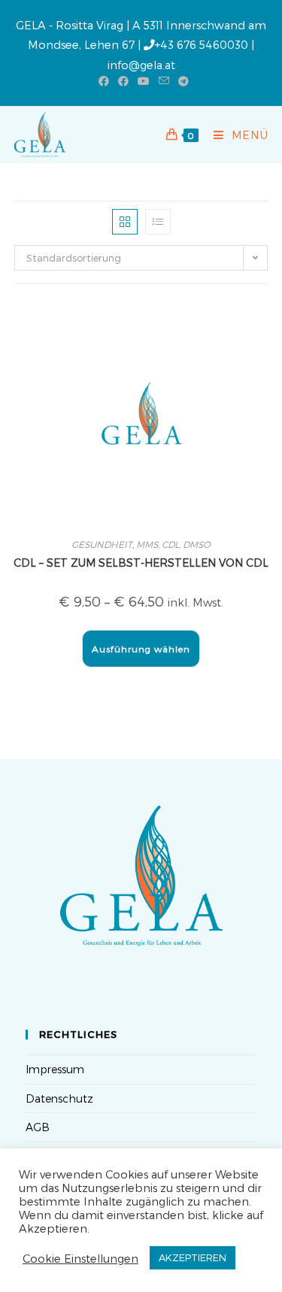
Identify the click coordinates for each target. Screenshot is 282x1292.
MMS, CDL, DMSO (173, 544)
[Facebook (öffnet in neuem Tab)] (104, 81)
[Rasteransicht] (125, 221)
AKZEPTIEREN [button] (192, 1257)
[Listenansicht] (158, 221)
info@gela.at (141, 64)
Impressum (55, 1069)
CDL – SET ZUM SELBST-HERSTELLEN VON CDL (141, 562)
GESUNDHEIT (101, 544)
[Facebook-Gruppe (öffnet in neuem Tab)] (123, 81)
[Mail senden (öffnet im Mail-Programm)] (164, 81)
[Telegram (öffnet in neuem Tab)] (181, 81)
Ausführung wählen (141, 648)
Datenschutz (59, 1098)
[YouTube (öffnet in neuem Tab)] (143, 81)
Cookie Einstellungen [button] (80, 1258)
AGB (38, 1127)
